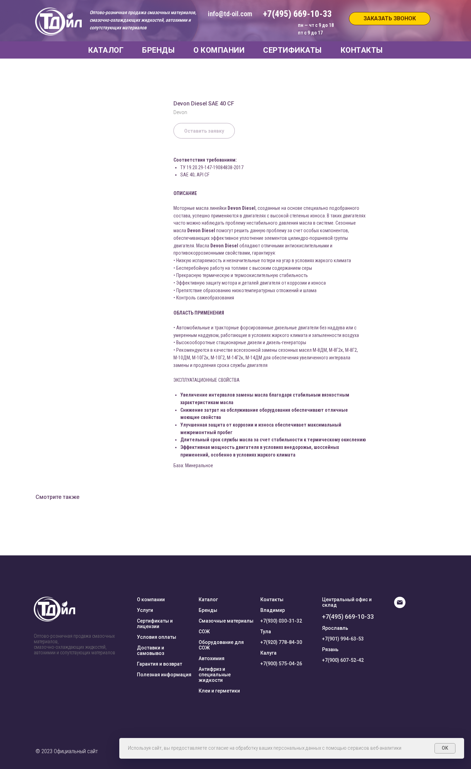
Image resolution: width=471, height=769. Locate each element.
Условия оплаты (156, 637)
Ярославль (335, 628)
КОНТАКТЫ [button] (362, 50)
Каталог (208, 599)
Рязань (330, 649)
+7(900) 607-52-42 (343, 660)
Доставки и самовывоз (150, 650)
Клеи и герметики (219, 691)
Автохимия (211, 658)
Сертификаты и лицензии (155, 623)
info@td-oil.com (230, 14)
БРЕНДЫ (158, 50)
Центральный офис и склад (347, 602)
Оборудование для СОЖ (221, 644)
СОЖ (204, 631)
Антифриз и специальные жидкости (215, 674)
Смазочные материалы (226, 621)
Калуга (268, 653)
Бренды (208, 610)
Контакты (271, 599)
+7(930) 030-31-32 (281, 621)
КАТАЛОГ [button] (106, 50)
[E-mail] (399, 606)
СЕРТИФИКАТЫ (292, 50)
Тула (265, 631)
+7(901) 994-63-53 (343, 639)
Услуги (145, 610)
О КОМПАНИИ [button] (218, 50)
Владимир (272, 610)
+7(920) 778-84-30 (281, 642)
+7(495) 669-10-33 (348, 616)
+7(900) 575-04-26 (281, 663)
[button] (389, 18)
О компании (151, 599)
